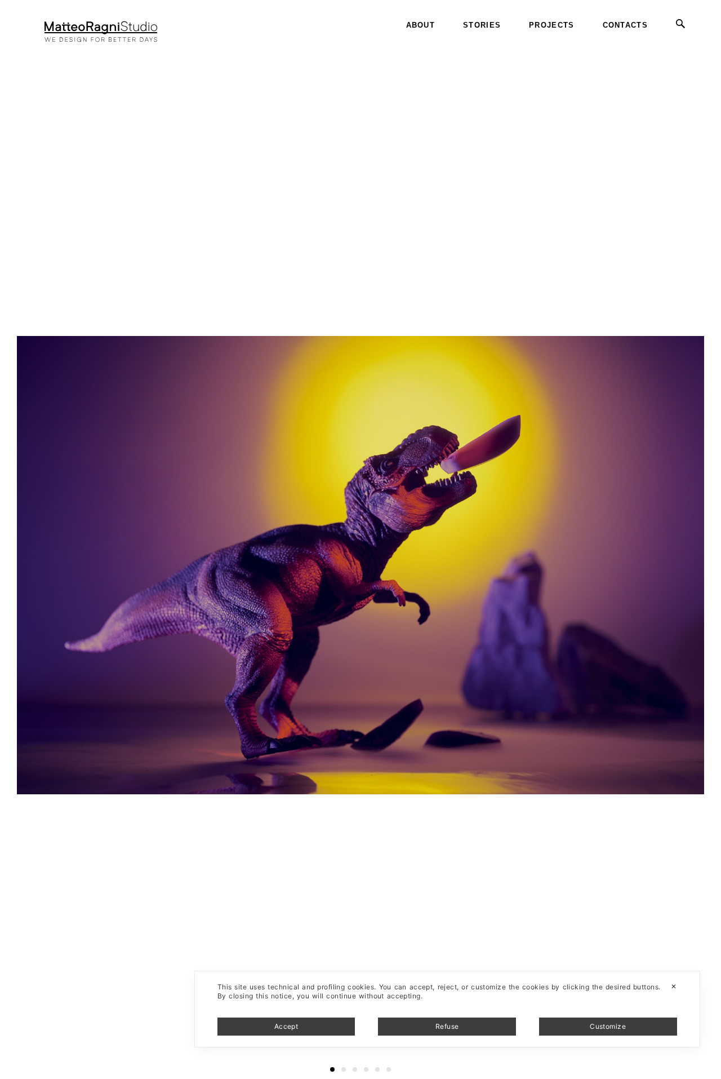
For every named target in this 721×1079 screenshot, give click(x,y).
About (420, 25)
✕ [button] (674, 986)
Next (711, 45)
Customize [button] (608, 1026)
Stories (482, 25)
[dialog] (447, 1009)
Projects (551, 25)
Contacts (625, 25)
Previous (19, 45)
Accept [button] (286, 1026)
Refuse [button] (447, 1026)
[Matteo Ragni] (100, 25)
